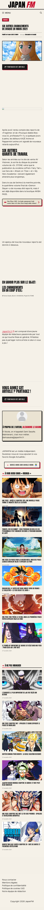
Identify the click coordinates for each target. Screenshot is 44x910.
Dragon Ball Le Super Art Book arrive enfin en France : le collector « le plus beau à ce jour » (21, 589)
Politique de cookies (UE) (13, 888)
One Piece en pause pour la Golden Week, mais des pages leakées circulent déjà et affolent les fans (21, 561)
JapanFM (29, 901)
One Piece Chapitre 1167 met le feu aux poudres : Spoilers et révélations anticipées (22, 815)
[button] (41, 13)
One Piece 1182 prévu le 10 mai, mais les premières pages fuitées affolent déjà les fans (22, 618)
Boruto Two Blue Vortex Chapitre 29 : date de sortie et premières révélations (21, 845)
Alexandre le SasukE (32, 427)
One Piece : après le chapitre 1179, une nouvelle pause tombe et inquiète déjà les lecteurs (21, 502)
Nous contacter (9, 880)
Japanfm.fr (7, 331)
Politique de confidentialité (14, 885)
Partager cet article (16, 67)
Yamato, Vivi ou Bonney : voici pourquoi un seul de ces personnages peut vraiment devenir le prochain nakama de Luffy (22, 531)
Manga (5, 20)
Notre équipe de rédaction (14, 891)
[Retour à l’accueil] (22, 4)
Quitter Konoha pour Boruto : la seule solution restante (21, 754)
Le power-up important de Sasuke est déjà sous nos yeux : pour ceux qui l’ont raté (22, 647)
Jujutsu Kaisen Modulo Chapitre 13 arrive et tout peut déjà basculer (21, 784)
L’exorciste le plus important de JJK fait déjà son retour (19, 694)
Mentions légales (9, 882)
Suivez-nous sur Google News (22, 465)
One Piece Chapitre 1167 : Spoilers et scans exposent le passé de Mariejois (21, 724)
